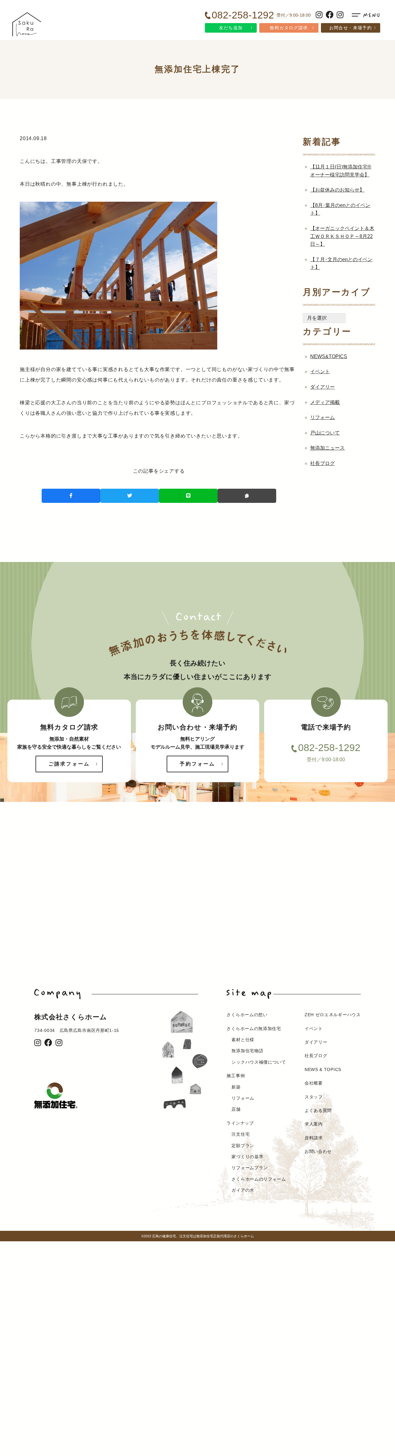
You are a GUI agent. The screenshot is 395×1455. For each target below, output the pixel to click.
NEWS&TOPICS (328, 356)
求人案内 (314, 1124)
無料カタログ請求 (289, 27)
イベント (320, 371)
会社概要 (314, 1083)
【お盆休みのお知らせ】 (337, 189)
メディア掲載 (325, 402)
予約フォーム (197, 763)
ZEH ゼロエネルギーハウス (333, 1014)
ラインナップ (240, 1123)
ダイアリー (322, 387)
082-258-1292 (329, 747)
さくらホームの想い (247, 1014)
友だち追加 (231, 27)
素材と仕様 (242, 1039)
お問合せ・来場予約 (350, 27)
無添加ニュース (327, 448)
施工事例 (236, 1075)
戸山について (325, 432)
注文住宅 (240, 1134)
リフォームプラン (249, 1167)
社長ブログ (322, 463)
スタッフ (314, 1096)
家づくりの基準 (247, 1156)
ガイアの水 (242, 1190)
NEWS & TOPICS (323, 1069)
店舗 (235, 1109)
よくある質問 (318, 1110)
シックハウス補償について (258, 1062)
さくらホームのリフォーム (258, 1179)
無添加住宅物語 (247, 1050)
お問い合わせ (318, 1151)
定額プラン (242, 1145)
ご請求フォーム (69, 763)
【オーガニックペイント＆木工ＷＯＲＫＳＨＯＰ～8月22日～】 (342, 236)
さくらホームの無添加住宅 (254, 1028)
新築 (235, 1087)
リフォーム (322, 417)
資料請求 (314, 1137)
